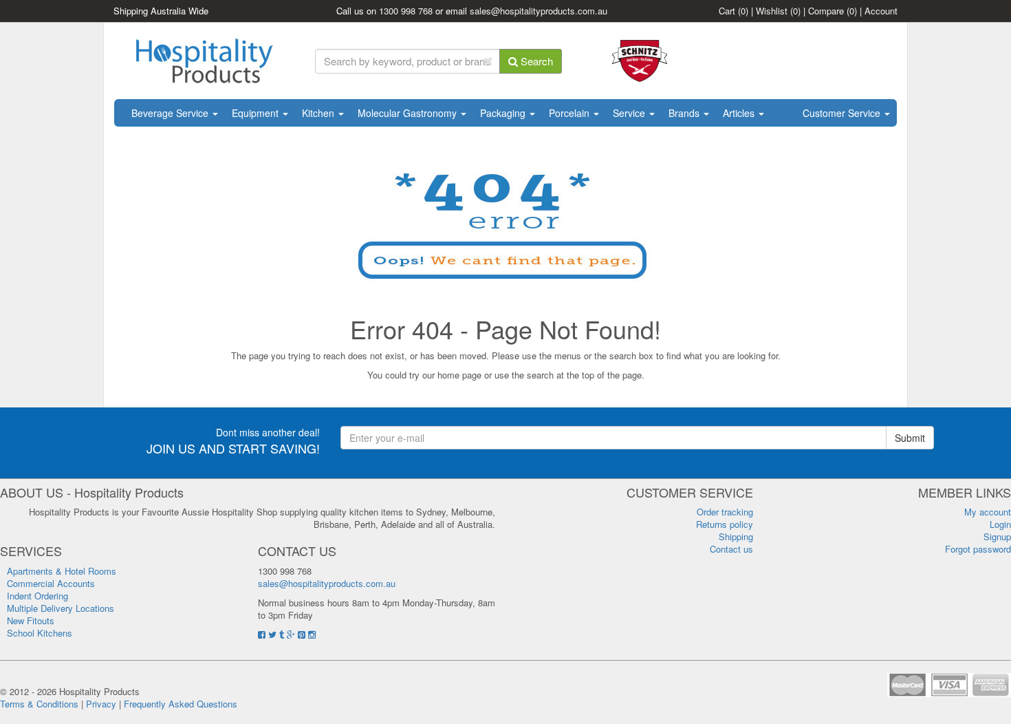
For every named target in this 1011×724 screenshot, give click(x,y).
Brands (685, 113)
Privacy (101, 703)
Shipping (736, 536)
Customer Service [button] (843, 113)
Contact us (731, 548)
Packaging (504, 113)
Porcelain (570, 113)
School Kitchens (39, 632)
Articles (740, 113)
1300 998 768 (406, 10)
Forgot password (978, 548)
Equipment (256, 113)
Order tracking (725, 511)
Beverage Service (171, 113)
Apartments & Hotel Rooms (61, 570)
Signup (997, 536)
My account (987, 511)
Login (1000, 524)
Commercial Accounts (51, 583)
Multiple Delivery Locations (60, 608)
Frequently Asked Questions (180, 703)
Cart (733, 10)
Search (535, 61)
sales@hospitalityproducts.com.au (538, 10)
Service (630, 113)
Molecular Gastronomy (408, 113)
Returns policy (724, 524)
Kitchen (319, 113)
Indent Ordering (37, 595)
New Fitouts (30, 620)
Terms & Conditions (39, 703)
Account (881, 10)
